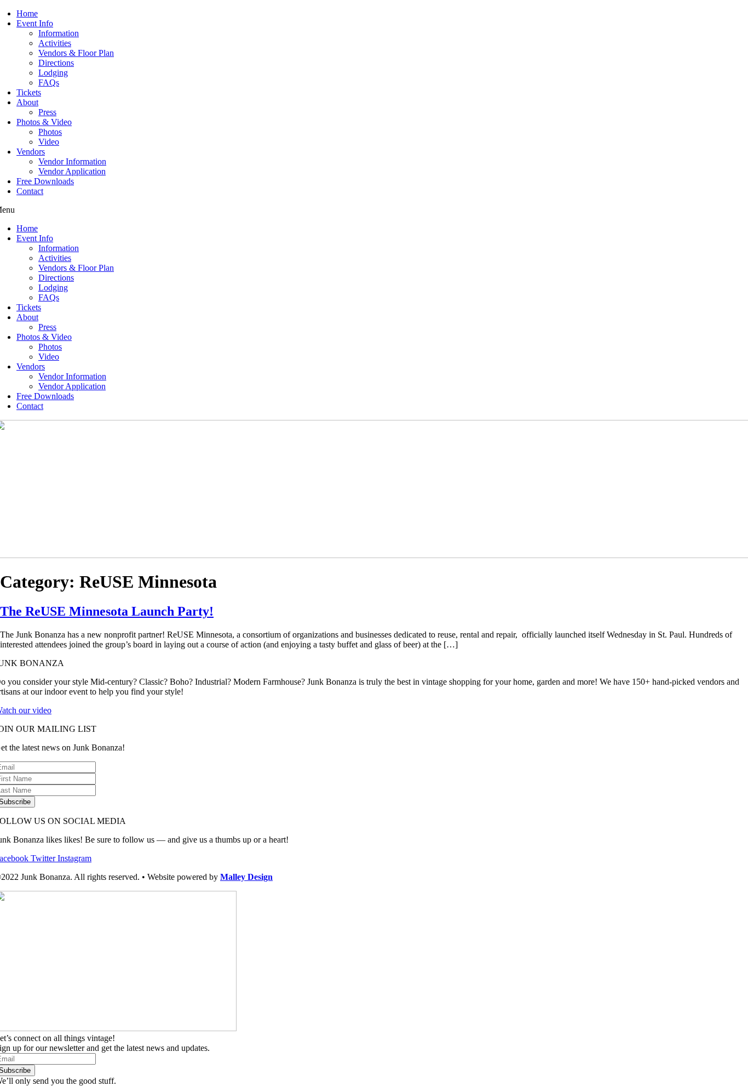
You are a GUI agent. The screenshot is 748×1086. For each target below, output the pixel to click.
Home (27, 13)
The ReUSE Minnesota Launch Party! (107, 611)
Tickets (28, 92)
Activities (54, 43)
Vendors (30, 151)
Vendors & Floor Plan (76, 53)
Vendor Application (72, 171)
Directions (56, 62)
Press (47, 112)
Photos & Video (44, 122)
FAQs (48, 82)
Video (48, 141)
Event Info (34, 23)
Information (58, 33)
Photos (50, 132)
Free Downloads (45, 181)
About (27, 102)
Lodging (53, 72)
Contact (29, 191)
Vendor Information (72, 161)
